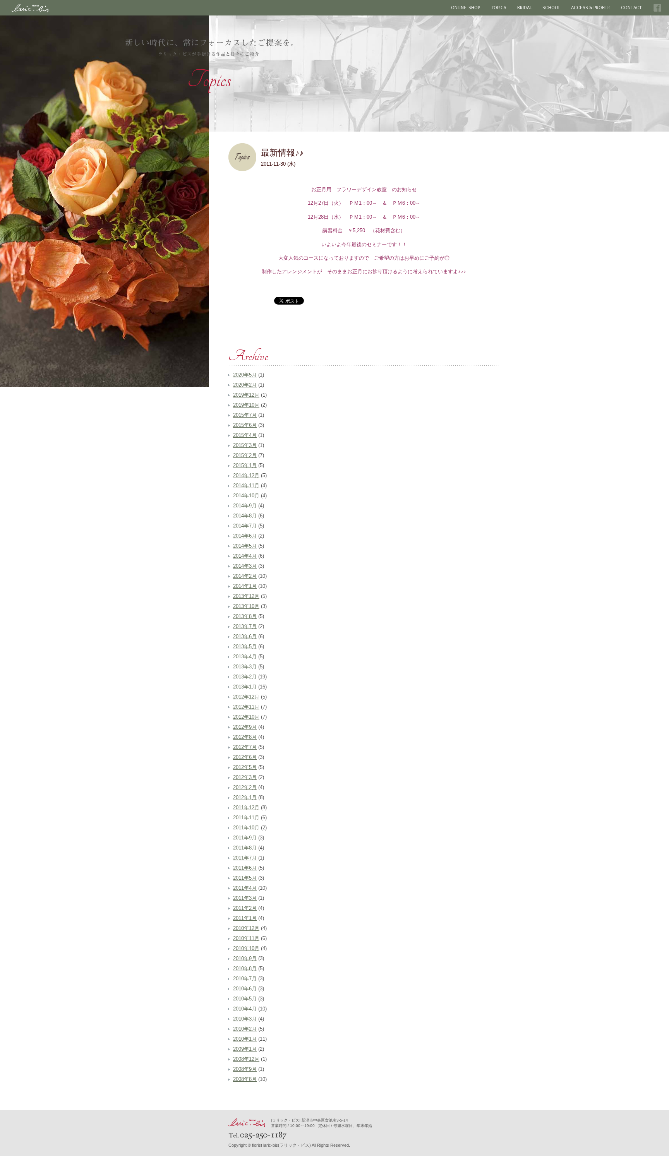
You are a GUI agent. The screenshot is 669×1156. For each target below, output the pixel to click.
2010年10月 (246, 948)
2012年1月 (245, 797)
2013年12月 (246, 596)
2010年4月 (245, 1009)
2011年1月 (245, 918)
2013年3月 (245, 667)
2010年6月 (245, 989)
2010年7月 (245, 978)
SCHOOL (551, 7)
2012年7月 (245, 747)
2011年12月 (246, 807)
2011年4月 (245, 888)
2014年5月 (245, 546)
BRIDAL (524, 7)
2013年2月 (245, 677)
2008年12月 (246, 1059)
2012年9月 (245, 727)
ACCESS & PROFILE (590, 7)
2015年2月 (245, 455)
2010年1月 (245, 1039)
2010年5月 (245, 999)
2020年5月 (245, 375)
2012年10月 (246, 717)
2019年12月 (246, 395)
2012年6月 (245, 757)
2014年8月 (245, 516)
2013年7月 (245, 626)
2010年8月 (245, 968)
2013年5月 (245, 646)
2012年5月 (245, 767)
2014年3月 (245, 566)
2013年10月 (246, 606)
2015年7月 (245, 415)
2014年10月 (246, 495)
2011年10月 (246, 828)
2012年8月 (245, 737)
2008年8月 (245, 1079)
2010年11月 (246, 938)
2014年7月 (245, 526)
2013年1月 (245, 687)
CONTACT (631, 7)
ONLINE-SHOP (465, 7)
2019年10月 (246, 405)
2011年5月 (245, 878)
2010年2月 (245, 1029)
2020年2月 (245, 385)
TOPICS (498, 7)
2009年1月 (245, 1049)
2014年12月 (246, 475)
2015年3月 (245, 445)
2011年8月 (245, 848)
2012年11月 (246, 707)
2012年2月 (245, 787)
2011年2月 (245, 908)
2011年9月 (245, 838)
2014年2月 (245, 576)
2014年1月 (245, 586)
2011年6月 (245, 868)
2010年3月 (245, 1019)
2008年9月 (245, 1069)
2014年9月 (245, 506)
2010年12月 (246, 928)
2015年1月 (245, 465)
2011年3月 (245, 898)
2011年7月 (245, 858)
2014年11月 (246, 485)
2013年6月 (245, 636)
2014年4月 (245, 556)
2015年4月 (245, 435)
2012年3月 (245, 777)
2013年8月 (245, 616)
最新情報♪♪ (282, 153)
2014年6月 (245, 536)
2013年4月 (245, 656)
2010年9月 (245, 958)
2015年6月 (245, 425)
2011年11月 (246, 817)
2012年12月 (246, 697)
